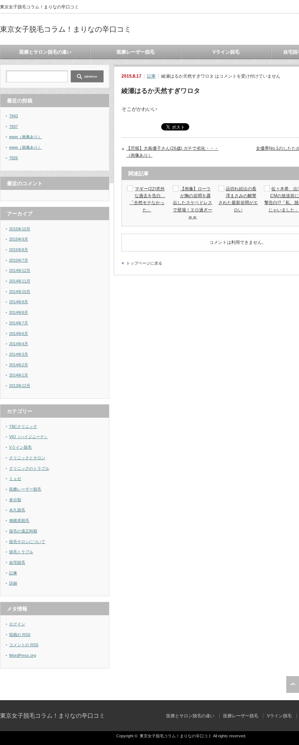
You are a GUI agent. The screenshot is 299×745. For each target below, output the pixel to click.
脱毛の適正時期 (23, 531)
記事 (151, 76)
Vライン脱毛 (226, 52)
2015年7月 (18, 260)
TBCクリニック (23, 426)
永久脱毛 (17, 510)
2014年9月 (18, 302)
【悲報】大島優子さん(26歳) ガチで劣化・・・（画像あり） (172, 152)
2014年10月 (19, 291)
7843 (13, 116)
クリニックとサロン (27, 458)
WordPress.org (22, 655)
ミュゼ (15, 478)
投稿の (19, 634)
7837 (13, 126)
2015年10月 (19, 229)
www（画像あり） (25, 136)
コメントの (23, 645)
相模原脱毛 (19, 520)
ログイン (17, 624)
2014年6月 (18, 333)
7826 (13, 158)
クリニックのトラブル (29, 468)
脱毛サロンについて (27, 541)
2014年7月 (18, 323)
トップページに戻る (144, 263)
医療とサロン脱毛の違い (45, 52)
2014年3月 (18, 354)
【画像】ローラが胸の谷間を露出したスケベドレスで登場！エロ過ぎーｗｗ (192, 202)
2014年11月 (19, 281)
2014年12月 (19, 270)
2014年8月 (18, 312)
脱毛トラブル (21, 552)
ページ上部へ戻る (292, 684)
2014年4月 (18, 344)
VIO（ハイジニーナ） (28, 436)
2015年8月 (18, 249)
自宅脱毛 (17, 562)
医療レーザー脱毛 (136, 52)
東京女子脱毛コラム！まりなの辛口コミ (65, 29)
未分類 (15, 500)
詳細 (13, 583)
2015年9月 (18, 239)
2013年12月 (19, 385)
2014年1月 (18, 375)
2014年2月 (18, 365)
